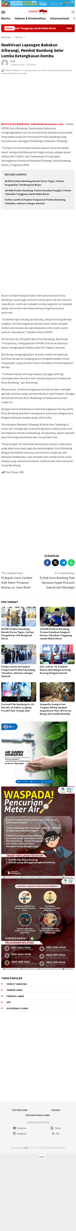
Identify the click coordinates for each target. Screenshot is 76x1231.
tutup (41, 1156)
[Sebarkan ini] (47, 562)
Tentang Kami (19, 1110)
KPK (9, 1002)
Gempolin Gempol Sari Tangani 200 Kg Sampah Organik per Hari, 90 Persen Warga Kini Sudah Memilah (55, 709)
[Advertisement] (38, 252)
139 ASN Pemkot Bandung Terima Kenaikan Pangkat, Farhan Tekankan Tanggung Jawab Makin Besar (56, 633)
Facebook (22, 1128)
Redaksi (55, 1110)
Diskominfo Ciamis (17, 1008)
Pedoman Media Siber (37, 1115)
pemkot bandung (17, 984)
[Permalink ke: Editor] (4, 63)
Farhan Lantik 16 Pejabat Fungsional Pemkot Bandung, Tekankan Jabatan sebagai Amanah (18, 671)
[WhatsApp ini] (71, 562)
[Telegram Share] (63, 562)
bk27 (26, 1147)
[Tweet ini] (55, 562)
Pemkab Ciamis (15, 990)
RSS (57, 1133)
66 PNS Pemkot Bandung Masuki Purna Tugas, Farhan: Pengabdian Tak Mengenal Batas (17, 633)
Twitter (57, 1128)
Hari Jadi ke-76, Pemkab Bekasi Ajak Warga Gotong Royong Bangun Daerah (55, 670)
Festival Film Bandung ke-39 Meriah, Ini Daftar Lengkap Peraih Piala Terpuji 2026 (17, 707)
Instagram (22, 1133)
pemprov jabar (15, 996)
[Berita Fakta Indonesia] (38, 12)
